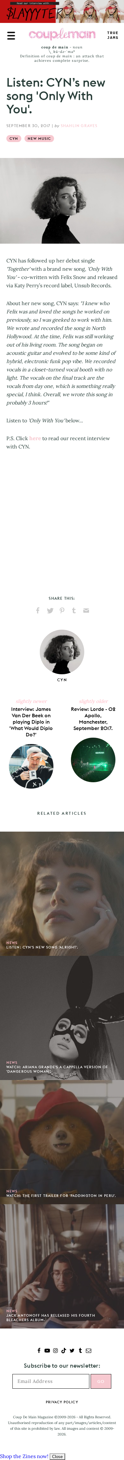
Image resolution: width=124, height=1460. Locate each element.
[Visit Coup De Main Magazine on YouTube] (47, 1351)
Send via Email (86, 610)
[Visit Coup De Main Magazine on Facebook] (39, 1351)
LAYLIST (113, 35)
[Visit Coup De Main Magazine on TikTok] (64, 1351)
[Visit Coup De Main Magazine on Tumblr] (80, 1351)
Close (57, 1456)
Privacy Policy (62, 1402)
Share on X (50, 610)
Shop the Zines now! (24, 1456)
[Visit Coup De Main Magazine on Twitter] (72, 1351)
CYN (14, 138)
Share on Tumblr (74, 610)
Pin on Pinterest (62, 610)
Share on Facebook (38, 610)
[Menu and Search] (11, 36)
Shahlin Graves (79, 125)
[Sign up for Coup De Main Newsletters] (89, 1351)
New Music (39, 138)
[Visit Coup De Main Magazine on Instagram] (55, 1351)
